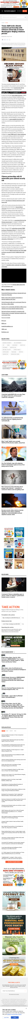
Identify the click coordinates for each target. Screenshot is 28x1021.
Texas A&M (13, 351)
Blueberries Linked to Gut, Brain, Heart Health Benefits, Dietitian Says (12, 780)
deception (22, 345)
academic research (7, 43)
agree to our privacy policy (14, 1014)
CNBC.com (4, 329)
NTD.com (4, 320)
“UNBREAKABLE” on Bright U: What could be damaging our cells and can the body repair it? (12, 858)
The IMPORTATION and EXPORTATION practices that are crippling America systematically (12, 419)
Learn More (6, 1017)
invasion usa (13, 347)
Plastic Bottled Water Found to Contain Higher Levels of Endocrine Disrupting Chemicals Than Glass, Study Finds (13, 832)
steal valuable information (15, 119)
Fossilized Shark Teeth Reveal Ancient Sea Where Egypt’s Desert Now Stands (13, 740)
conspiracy (23, 43)
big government (13, 43)
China (6, 22)
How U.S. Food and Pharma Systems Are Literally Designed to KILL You (13, 688)
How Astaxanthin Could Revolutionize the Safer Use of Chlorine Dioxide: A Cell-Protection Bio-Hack (13, 745)
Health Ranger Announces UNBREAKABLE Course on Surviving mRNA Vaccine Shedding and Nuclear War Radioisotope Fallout (13, 679)
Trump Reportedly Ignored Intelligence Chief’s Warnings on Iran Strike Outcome (12, 848)
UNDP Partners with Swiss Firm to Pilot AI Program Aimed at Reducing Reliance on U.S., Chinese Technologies (13, 811)
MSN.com (4, 323)
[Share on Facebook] (5, 40)
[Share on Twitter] (7, 40)
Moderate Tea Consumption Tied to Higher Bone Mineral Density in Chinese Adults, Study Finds (12, 795)
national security (7, 349)
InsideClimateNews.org (7, 326)
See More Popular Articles (14, 861)
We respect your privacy (14, 994)
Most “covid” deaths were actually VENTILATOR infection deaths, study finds (13, 442)
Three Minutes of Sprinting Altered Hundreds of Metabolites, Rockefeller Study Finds (12, 785)
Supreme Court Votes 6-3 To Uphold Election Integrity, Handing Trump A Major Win (13, 775)
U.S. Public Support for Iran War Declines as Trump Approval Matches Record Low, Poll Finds (13, 853)
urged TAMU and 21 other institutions (17, 134)
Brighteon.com (5, 332)
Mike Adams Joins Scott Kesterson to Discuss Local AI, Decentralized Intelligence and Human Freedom (14, 669)
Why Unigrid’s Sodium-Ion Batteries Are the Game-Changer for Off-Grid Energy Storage (13, 817)
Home (3, 22)
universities (5, 354)
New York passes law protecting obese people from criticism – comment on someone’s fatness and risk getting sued (13, 488)
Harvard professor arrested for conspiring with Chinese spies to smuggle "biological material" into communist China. (14, 313)
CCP (17, 43)
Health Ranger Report (7, 652)
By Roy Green (4, 36)
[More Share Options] (10, 40)
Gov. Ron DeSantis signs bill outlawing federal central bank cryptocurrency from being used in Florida (13, 465)
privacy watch (17, 349)
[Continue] (25, 991)
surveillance (6, 351)
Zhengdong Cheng (15, 354)
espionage (5, 347)
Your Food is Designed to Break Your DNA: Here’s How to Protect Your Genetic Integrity (13, 770)
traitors (21, 351)
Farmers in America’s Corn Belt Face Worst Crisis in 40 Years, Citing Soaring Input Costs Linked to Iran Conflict (14, 800)
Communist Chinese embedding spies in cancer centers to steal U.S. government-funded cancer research (13, 595)
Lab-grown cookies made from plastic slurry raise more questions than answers (13, 838)
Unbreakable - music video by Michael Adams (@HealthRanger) (12, 696)
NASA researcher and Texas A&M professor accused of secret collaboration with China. (14, 252)
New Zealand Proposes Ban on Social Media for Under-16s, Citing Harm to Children (12, 827)
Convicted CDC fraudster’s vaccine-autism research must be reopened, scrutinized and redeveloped (13, 843)
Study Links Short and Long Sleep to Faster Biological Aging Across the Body (11, 765)
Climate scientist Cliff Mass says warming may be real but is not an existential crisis (14, 760)
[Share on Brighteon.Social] (3, 40)
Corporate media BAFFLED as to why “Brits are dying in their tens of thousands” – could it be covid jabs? (13, 396)
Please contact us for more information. (10, 631)
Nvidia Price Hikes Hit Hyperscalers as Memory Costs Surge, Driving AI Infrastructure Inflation (13, 790)
